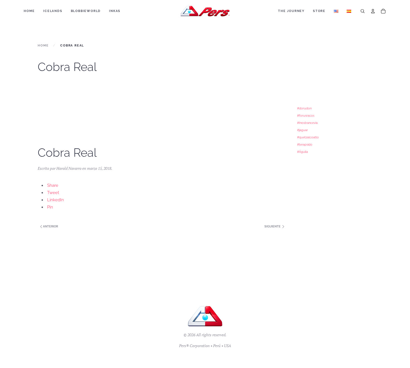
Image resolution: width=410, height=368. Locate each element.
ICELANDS (52, 11)
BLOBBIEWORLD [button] (86, 11)
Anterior (50, 226)
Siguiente (272, 226)
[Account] (373, 11)
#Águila (302, 151)
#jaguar (302, 130)
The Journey (291, 11)
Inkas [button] (114, 11)
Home (29, 11)
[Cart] (383, 11)
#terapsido (304, 144)
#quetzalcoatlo (308, 137)
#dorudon (304, 108)
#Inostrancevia (307, 122)
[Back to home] (205, 11)
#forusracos (305, 115)
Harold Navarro (68, 168)
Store (319, 11)
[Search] (363, 11)
